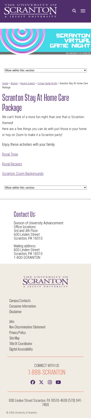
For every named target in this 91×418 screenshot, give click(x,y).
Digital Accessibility (21, 349)
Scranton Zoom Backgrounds (23, 174)
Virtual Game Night (47, 83)
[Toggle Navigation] (83, 11)
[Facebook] (33, 381)
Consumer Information (22, 306)
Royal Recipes (12, 164)
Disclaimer (15, 311)
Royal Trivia (10, 154)
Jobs (11, 321)
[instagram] (50, 381)
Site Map (14, 338)
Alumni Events (27, 83)
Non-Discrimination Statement (27, 326)
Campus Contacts (19, 300)
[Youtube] (58, 381)
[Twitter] (41, 381)
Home (5, 83)
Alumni (14, 83)
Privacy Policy (17, 332)
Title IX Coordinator (20, 343)
